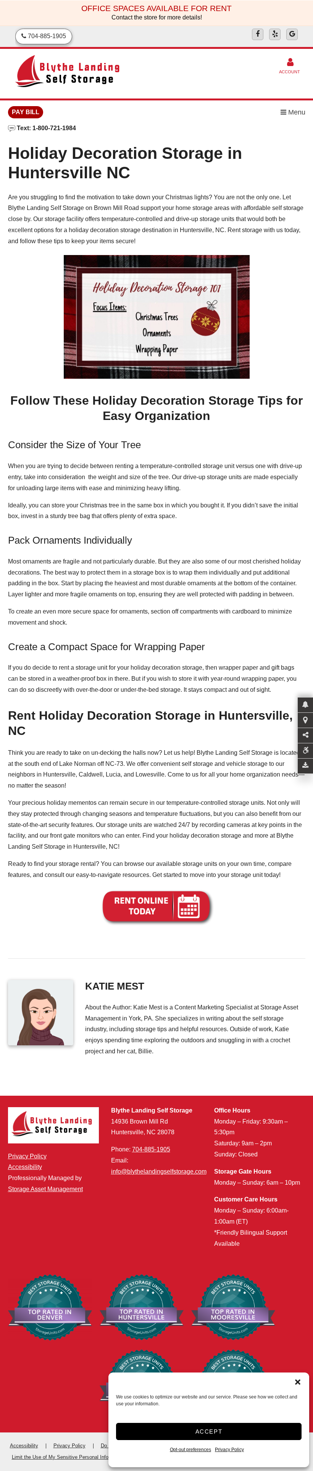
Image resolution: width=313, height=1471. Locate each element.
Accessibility (25, 1167)
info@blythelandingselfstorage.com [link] (159, 1171)
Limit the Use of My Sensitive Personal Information (68, 1457)
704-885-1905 (151, 1149)
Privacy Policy (229, 1449)
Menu (295, 112)
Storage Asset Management (45, 1189)
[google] (292, 34)
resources (136, 875)
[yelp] (275, 34)
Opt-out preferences (190, 1449)
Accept (209, 1431)
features (19, 875)
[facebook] (257, 34)
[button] (298, 1382)
